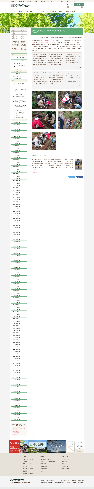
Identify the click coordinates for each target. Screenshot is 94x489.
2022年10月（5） (16, 159)
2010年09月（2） (16, 393)
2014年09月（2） (16, 300)
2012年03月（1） (16, 356)
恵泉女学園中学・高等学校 (46, 482)
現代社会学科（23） (17, 76)
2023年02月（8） (16, 150)
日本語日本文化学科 (17, 427)
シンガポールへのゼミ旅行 (18, 87)
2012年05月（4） (16, 351)
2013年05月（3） (16, 330)
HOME (12, 437)
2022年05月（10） (17, 169)
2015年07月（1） (16, 279)
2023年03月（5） (16, 148)
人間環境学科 (16, 432)
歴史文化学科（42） (17, 73)
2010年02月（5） (16, 410)
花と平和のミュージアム (50, 40)
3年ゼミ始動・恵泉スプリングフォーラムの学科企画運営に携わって (19, 106)
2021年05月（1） (16, 194)
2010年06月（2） (16, 400)
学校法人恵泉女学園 (59, 482)
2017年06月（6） (16, 262)
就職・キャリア (33, 11)
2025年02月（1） (16, 131)
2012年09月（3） (16, 342)
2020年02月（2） (16, 208)
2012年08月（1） (16, 344)
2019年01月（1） (16, 227)
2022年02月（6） (16, 176)
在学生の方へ (22, 1)
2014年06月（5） (16, 307)
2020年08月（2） (16, 206)
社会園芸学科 (16, 434)
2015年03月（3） (16, 288)
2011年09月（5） (16, 368)
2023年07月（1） (16, 143)
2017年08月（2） (16, 258)
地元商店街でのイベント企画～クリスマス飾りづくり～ (19, 93)
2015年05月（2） (16, 283)
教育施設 (61, 11)
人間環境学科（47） (17, 78)
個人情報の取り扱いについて (53, 480)
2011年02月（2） (16, 382)
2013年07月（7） (16, 325)
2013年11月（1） (16, 318)
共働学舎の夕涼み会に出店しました (19, 84)
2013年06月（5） (16, 328)
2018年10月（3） (16, 232)
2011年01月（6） (16, 384)
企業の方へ (43, 1)
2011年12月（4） (16, 361)
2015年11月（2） (16, 272)
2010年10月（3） (16, 391)
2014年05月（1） (16, 309)
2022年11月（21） (17, 157)
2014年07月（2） (16, 304)
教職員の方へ (81, 480)
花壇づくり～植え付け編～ (18, 117)
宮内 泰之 (35, 172)
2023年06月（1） (16, 145)
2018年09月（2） (16, 234)
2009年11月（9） (16, 417)
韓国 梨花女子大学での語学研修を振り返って (19, 90)
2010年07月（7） (16, 398)
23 (21, 36)
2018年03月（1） (16, 246)
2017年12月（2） (16, 251)
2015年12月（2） (16, 269)
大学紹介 (15, 11)
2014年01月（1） (16, 314)
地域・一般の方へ (51, 1)
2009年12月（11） (17, 414)
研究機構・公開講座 (28, 473)
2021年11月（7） (16, 183)
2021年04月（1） (16, 197)
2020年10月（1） (16, 201)
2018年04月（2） (16, 244)
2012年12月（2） (16, 335)
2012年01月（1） (16, 358)
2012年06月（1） (16, 349)
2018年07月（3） (16, 237)
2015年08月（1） (16, 276)
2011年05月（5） (16, 377)
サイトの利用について (65, 480)
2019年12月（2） (16, 213)
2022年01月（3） (16, 178)
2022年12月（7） (16, 155)
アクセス (67, 1)
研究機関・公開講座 (70, 11)
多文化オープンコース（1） (18, 60)
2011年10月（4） (16, 365)
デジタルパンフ (79, 4)
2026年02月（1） (16, 124)
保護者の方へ (29, 1)
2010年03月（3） (16, 407)
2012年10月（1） (16, 339)
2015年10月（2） (16, 274)
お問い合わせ (61, 1)
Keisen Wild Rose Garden (43, 42)
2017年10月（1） (16, 255)
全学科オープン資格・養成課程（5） (19, 58)
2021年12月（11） (17, 180)
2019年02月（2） (16, 225)
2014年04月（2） (16, 311)
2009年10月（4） (16, 419)
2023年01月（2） (16, 152)
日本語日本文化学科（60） (18, 63)
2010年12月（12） (17, 386)
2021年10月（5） (16, 185)
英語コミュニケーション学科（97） (19, 66)
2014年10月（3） (16, 297)
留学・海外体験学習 (51, 11)
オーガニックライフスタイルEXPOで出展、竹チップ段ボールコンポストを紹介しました (19, 102)
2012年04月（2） (16, 354)
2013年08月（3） (16, 323)
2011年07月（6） (16, 372)
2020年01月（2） (16, 211)
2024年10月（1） (16, 134)
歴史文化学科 (16, 430)
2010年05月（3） (16, 403)
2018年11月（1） (16, 230)
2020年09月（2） (16, 204)
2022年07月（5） (16, 164)
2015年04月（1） (16, 286)
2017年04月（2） (16, 267)
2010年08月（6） (16, 396)
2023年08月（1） (16, 141)
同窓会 (68, 482)
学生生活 (42, 11)
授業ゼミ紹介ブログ (17, 437)
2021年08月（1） (16, 187)
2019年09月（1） (16, 218)
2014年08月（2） (16, 302)
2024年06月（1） (16, 136)
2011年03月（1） (16, 379)
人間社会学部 (43, 464)
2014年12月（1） (16, 293)
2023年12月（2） (16, 138)
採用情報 (74, 480)
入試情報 (25, 461)
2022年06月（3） (16, 166)
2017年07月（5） (16, 260)
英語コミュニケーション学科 (19, 428)
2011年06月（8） (16, 375)
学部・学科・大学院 (24, 11)
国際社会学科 (16, 431)
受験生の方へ (14, 1)
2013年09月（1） (16, 321)
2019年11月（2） (16, 216)
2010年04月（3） (16, 405)
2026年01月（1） (16, 127)
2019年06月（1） (16, 223)
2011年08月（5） (16, 370)
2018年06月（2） (16, 239)
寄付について (73, 1)
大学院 (41, 471)
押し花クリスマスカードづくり (19, 110)
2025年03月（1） (16, 129)
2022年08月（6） (16, 162)
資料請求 (43, 480)
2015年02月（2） (16, 290)
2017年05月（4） (16, 265)
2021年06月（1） (16, 192)
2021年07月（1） (16, 190)
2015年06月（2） (16, 281)
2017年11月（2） (16, 253)
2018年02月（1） (16, 248)
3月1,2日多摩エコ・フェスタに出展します (19, 97)
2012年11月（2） (16, 337)
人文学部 (42, 456)
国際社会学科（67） (17, 69)
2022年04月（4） (16, 171)
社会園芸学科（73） (17, 71)
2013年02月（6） (16, 332)
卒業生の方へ (36, 1)
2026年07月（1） (16, 122)
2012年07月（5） (16, 346)
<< (17, 29)
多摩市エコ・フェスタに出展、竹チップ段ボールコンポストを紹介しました (19, 114)
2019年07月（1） (16, 220)
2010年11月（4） (16, 389)
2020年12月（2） (16, 199)
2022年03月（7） (16, 173)
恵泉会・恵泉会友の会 (77, 482)
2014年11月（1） (16, 295)
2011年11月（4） (16, 363)
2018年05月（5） (16, 241)
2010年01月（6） (16, 412)
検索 (82, 6)
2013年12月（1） (16, 316)
